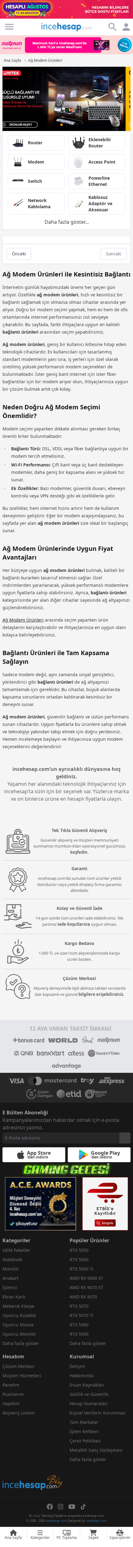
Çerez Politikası (85, 1441)
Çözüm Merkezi (18, 1366)
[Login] (9, 27)
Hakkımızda (81, 1375)
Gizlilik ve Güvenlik (89, 1394)
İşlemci (9, 1287)
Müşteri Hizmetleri (21, 1375)
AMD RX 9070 (83, 1297)
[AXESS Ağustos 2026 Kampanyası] (66, 99)
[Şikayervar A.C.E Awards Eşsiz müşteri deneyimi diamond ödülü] (40, 1203)
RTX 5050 (79, 1250)
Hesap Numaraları (89, 1403)
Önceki (19, 254)
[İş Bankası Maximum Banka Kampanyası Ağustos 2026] (66, 44)
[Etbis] (105, 1203)
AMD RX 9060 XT (86, 1278)
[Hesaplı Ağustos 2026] (66, 9)
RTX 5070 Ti (81, 1315)
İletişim (77, 1366)
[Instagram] (60, 1507)
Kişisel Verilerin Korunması (98, 1413)
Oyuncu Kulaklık (19, 1315)
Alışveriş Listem (18, 1413)
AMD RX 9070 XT (86, 1287)
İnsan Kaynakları (87, 1385)
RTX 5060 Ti (81, 1269)
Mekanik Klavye (18, 1306)
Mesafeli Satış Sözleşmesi (96, 1450)
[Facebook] (50, 1507)
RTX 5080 (79, 1325)
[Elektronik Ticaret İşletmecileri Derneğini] (69, 1094)
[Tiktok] (83, 1507)
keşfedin (79, 852)
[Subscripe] (125, 1138)
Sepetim (10, 1403)
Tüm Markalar (84, 1422)
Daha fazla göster (20, 1343)
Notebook (12, 1259)
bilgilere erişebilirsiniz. (101, 994)
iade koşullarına (74, 924)
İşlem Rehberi (84, 1431)
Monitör (10, 1269)
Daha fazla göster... (67, 221)
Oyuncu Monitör (19, 1334)
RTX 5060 (79, 1259)
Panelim (10, 1385)
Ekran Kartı (13, 1297)
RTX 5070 (79, 1306)
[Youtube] (71, 1507)
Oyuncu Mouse (18, 1325)
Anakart (10, 1278)
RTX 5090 (79, 1334)
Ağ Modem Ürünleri (23, 620)
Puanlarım (13, 1394)
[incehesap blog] (32, 1455)
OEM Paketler (16, 1250)
